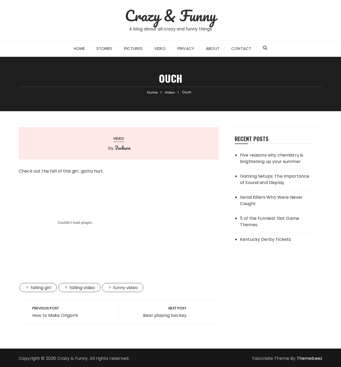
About (213, 48)
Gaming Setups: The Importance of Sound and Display (274, 179)
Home (79, 48)
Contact (241, 48)
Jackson (122, 148)
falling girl (41, 288)
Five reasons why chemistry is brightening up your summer (271, 158)
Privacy (185, 48)
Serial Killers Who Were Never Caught (271, 200)
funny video (125, 288)
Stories (104, 48)
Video (160, 48)
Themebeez (309, 358)
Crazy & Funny (170, 15)
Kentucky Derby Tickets (265, 239)
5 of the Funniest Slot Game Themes (269, 221)
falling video (82, 288)
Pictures (133, 48)
